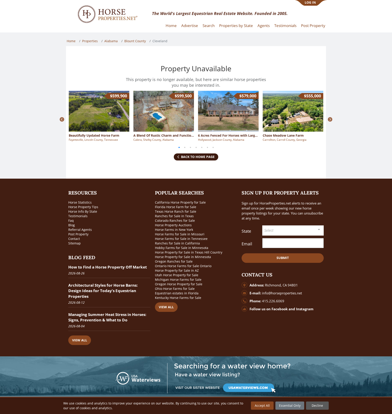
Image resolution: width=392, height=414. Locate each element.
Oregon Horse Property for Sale (178, 284)
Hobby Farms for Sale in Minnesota (181, 248)
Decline (317, 405)
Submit (283, 258)
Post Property (313, 25)
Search (209, 25)
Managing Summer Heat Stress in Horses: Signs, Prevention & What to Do (107, 317)
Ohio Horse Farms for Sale (175, 288)
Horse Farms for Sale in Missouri (179, 234)
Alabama (111, 41)
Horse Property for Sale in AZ (177, 270)
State (246, 231)
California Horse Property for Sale (180, 202)
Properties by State (236, 25)
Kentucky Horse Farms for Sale (178, 298)
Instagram (305, 309)
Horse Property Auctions (173, 225)
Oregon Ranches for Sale (174, 261)
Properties (90, 41)
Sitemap (74, 243)
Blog (71, 225)
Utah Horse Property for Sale (176, 275)
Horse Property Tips (83, 207)
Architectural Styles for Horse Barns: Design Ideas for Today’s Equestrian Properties (103, 291)
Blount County (135, 41)
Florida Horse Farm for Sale (175, 207)
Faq (71, 220)
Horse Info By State (82, 211)
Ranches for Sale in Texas (174, 216)
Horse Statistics (80, 202)
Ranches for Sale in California (177, 243)
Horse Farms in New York (174, 229)
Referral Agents (80, 229)
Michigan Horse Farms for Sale (178, 279)
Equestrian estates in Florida (176, 293)
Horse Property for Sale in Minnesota (183, 257)
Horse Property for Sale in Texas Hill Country (188, 252)
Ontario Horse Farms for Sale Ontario (183, 266)
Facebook (280, 309)
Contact (74, 239)
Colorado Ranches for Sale (175, 220)
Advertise (189, 25)
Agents (263, 25)
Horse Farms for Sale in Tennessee (181, 239)
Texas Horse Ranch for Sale (175, 211)
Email (247, 243)
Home (171, 25)
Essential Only (290, 405)
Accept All (262, 405)
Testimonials (285, 25)
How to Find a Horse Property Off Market (107, 267)
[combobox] (293, 230)
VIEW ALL (79, 340)
